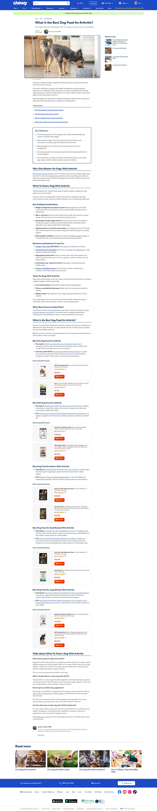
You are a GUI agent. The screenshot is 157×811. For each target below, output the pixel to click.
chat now (97, 783)
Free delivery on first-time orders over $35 (129, 8)
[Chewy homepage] (20, 3)
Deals (109, 8)
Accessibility (80, 808)
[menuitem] (48, 110)
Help (73, 792)
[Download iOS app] (57, 801)
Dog (41, 18)
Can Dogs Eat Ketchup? (119, 48)
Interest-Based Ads (68, 808)
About (37, 792)
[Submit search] (67, 3)
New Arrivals (100, 8)
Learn (80, 792)
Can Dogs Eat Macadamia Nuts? (120, 57)
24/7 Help (108, 3)
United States (27, 792)
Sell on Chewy (109, 792)
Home (36, 18)
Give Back (88, 792)
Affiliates (60, 792)
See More (41, 735)
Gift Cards (98, 792)
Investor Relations (48, 792)
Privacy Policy (56, 808)
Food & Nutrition (48, 18)
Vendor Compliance (111, 808)
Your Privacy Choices (128, 808)
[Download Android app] (71, 801)
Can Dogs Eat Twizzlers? (120, 65)
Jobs (67, 792)
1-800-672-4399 (68, 783)
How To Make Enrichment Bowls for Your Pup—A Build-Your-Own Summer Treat (120, 42)
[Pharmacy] (88, 801)
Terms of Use (46, 808)
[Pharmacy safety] (97, 801)
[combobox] (51, 3)
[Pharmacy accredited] (102, 801)
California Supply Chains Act (94, 808)
